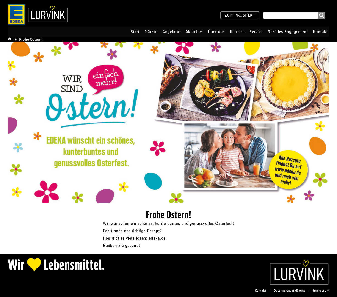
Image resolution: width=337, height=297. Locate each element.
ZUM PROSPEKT (239, 15)
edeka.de (157, 238)
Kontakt (260, 290)
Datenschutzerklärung (289, 290)
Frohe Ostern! (31, 39)
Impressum (321, 290)
